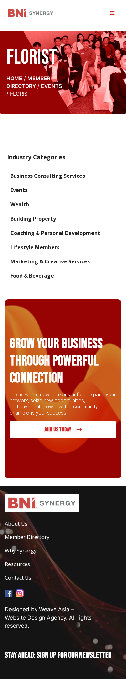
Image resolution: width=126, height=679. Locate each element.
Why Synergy (21, 550)
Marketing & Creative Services (50, 261)
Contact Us (18, 578)
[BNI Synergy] (30, 13)
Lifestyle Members (34, 247)
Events (51, 86)
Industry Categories (36, 157)
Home (14, 78)
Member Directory (27, 537)
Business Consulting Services (47, 175)
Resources (17, 564)
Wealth (19, 204)
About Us (16, 523)
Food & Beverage (32, 275)
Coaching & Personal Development (55, 232)
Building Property (33, 218)
